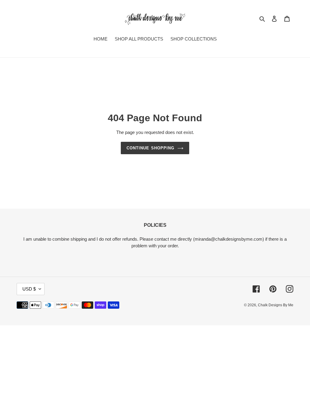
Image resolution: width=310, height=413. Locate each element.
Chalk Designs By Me (275, 305)
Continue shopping (150, 148)
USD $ (29, 288)
